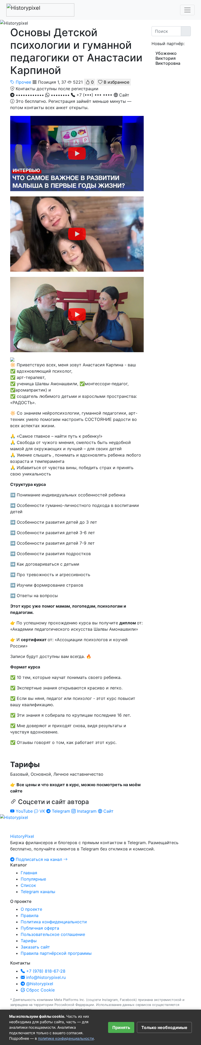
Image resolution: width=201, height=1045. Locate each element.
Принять (121, 1027)
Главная (29, 872)
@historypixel (39, 983)
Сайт (108, 811)
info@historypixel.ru (45, 977)
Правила (29, 915)
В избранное (115, 82)
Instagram (87, 811)
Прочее (23, 82)
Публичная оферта (40, 928)
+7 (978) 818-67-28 (45, 971)
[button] (77, 98)
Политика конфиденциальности (54, 921)
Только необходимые (164, 1027)
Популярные (33, 879)
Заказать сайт (35, 947)
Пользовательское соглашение (53, 934)
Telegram (61, 811)
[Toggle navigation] (187, 10)
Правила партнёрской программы (56, 953)
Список (28, 885)
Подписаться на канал (38, 859)
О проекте (31, 909)
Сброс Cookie (40, 990)
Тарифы (29, 940)
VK (42, 811)
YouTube (24, 811)
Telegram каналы (38, 891)
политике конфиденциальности (66, 1038)
